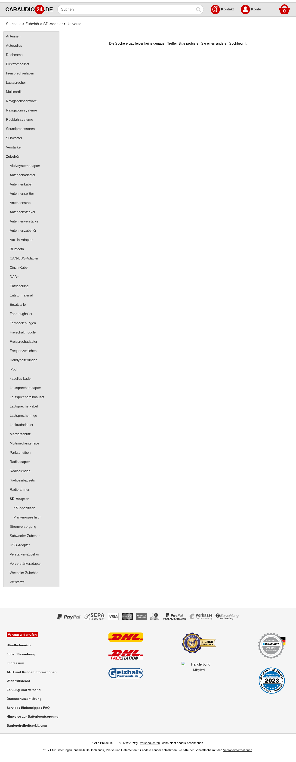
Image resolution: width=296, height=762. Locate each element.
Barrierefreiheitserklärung (27, 725)
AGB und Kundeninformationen (32, 672)
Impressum (15, 663)
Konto (256, 9)
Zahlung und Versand (24, 690)
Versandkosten (150, 743)
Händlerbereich (19, 645)
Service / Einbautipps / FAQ (28, 708)
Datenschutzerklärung (24, 698)
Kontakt (227, 9)
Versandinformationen (237, 750)
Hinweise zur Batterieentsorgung (33, 716)
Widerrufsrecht (18, 681)
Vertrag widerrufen (22, 634)
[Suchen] (199, 9)
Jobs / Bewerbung (21, 654)
